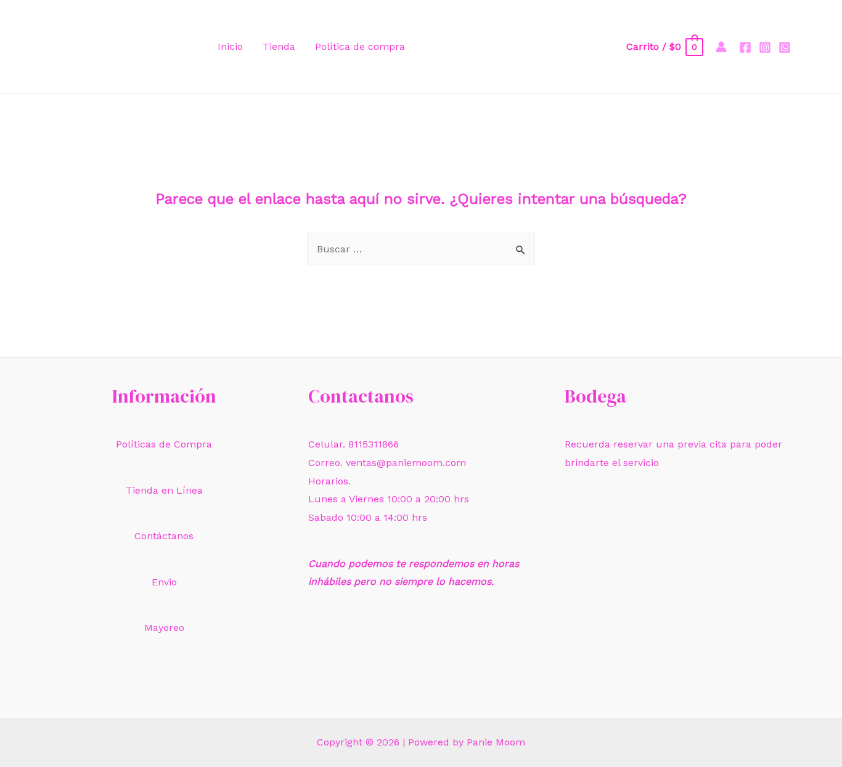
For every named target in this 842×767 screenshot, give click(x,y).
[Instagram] (765, 47)
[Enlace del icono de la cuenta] (721, 46)
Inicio (230, 46)
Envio (164, 582)
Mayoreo (164, 627)
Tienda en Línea (164, 490)
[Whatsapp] (785, 47)
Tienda (279, 46)
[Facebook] (745, 47)
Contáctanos (164, 536)
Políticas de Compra (164, 444)
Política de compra (360, 46)
